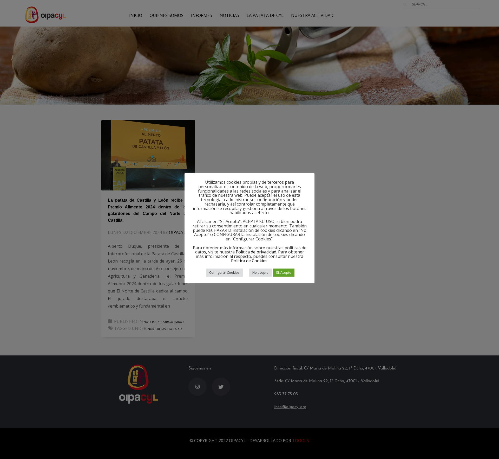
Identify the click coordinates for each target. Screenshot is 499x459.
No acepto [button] (260, 272)
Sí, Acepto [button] (283, 272)
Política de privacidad (256, 252)
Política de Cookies (249, 261)
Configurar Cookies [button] (224, 272)
